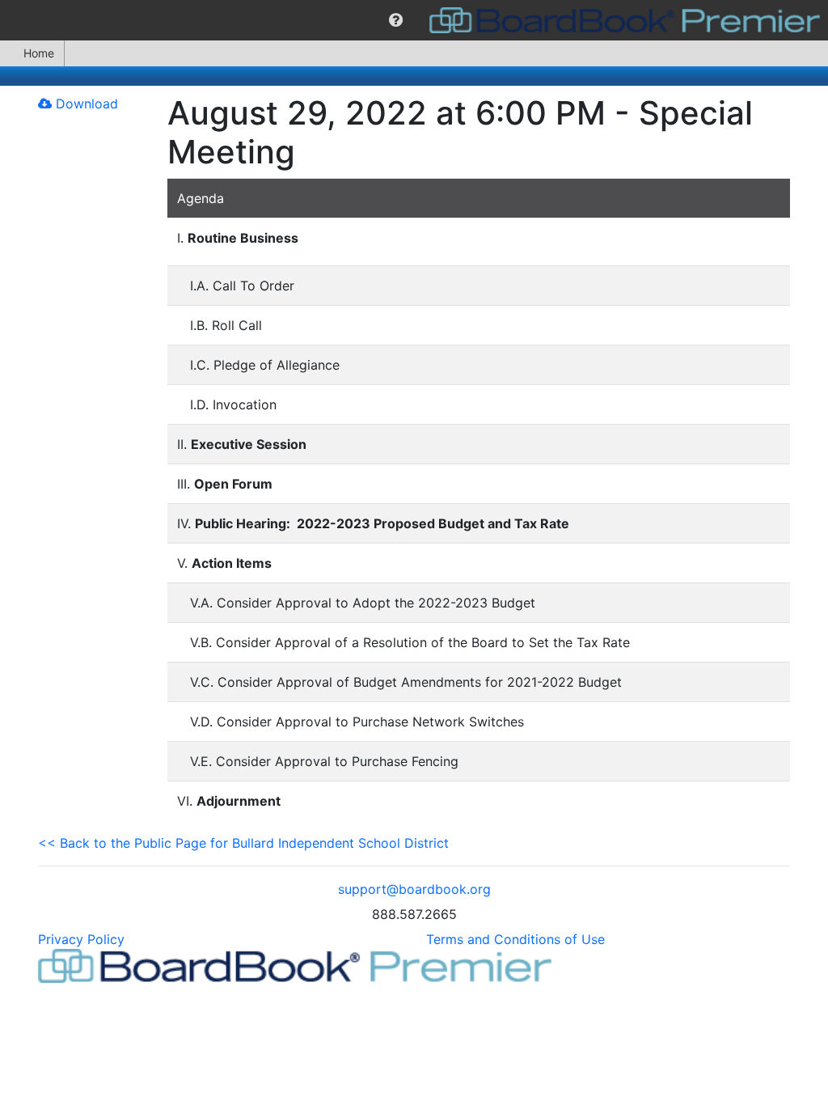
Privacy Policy (81, 939)
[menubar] (414, 20)
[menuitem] (395, 20)
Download (85, 103)
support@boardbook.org (414, 889)
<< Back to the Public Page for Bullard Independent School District (243, 843)
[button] (396, 20)
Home (38, 53)
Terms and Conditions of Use (515, 939)
